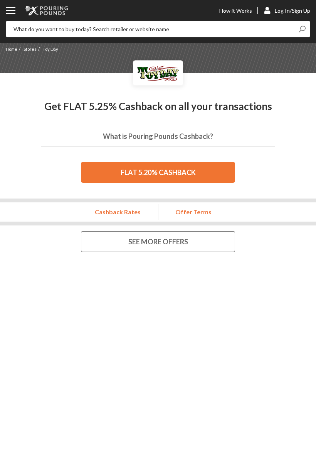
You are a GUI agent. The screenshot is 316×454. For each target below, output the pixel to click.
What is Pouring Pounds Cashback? (158, 136)
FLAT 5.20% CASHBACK (158, 172)
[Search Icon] (302, 29)
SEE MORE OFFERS (158, 241)
